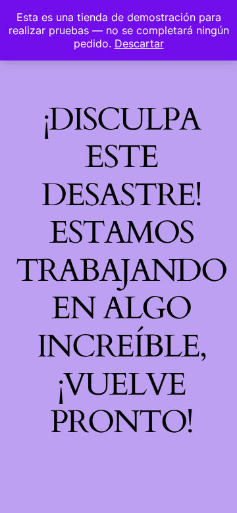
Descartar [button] (139, 43)
